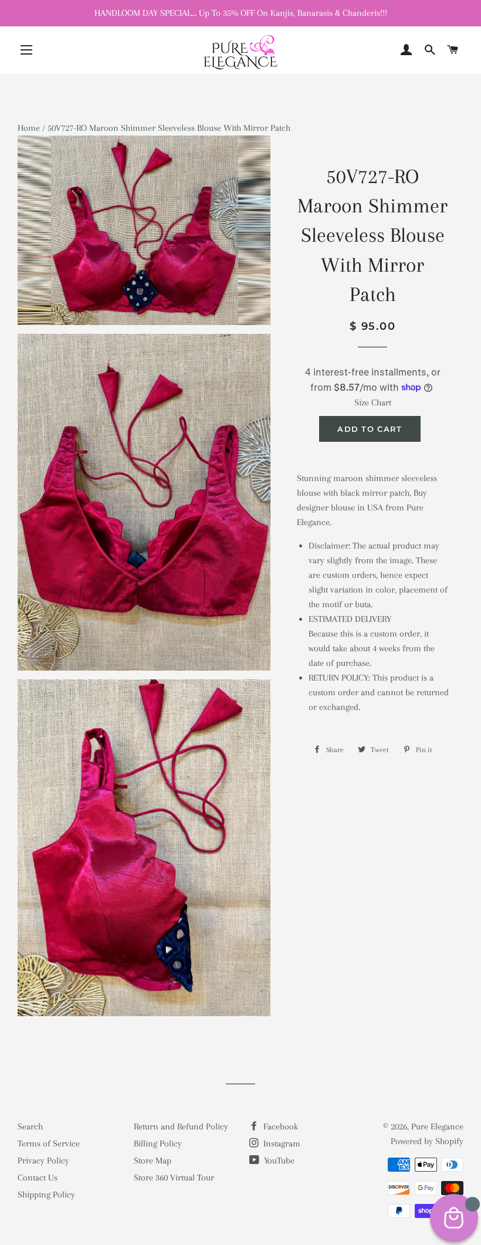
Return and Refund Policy (181, 1126)
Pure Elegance (437, 1126)
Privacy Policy (43, 1160)
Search (30, 1126)
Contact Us (37, 1177)
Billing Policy (158, 1143)
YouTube (278, 1160)
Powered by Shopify (427, 1141)
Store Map (152, 1160)
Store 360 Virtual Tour (174, 1177)
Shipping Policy (46, 1194)
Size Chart (372, 402)
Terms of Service (49, 1143)
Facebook (279, 1126)
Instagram (280, 1143)
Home (29, 128)
